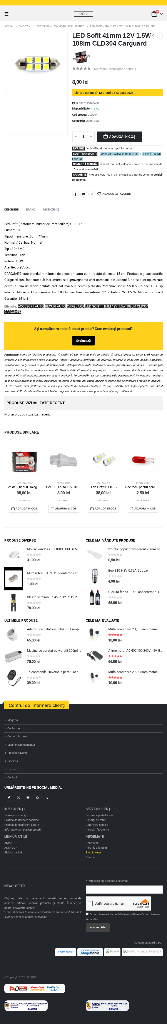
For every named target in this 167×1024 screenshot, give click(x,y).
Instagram (37, 798)
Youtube (28, 798)
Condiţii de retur (95, 820)
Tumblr (47, 798)
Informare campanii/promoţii (22, 829)
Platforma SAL (13, 852)
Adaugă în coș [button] (26, 508)
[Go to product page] (24, 460)
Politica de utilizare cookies (21, 820)
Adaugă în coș (122, 136)
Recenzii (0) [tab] (51, 209)
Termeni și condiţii (15, 815)
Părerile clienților (96, 847)
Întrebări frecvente (97, 829)
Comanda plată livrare (99, 815)
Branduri (91, 857)
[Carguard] (81, 57)
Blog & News (94, 852)
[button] (7, 14)
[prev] (153, 35)
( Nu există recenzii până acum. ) (114, 69)
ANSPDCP (10, 847)
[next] (160, 35)
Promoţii (12, 761)
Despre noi (92, 843)
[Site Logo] (83, 14)
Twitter (18, 798)
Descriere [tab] (11, 209)
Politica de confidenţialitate (21, 824)
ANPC (8, 843)
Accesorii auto (30, 306)
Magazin (12, 720)
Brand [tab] (30, 209)
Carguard (75, 306)
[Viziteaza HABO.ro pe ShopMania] (90, 952)
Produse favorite (17, 752)
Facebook (75, 194)
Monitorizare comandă (21, 744)
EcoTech (12, 769)
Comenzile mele (17, 736)
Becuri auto (92, 120)
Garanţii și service (97, 824)
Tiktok (57, 798)
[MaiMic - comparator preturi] (142, 952)
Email (83, 194)
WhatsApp (91, 194)
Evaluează (83, 340)
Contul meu (14, 728)
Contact (12, 777)
